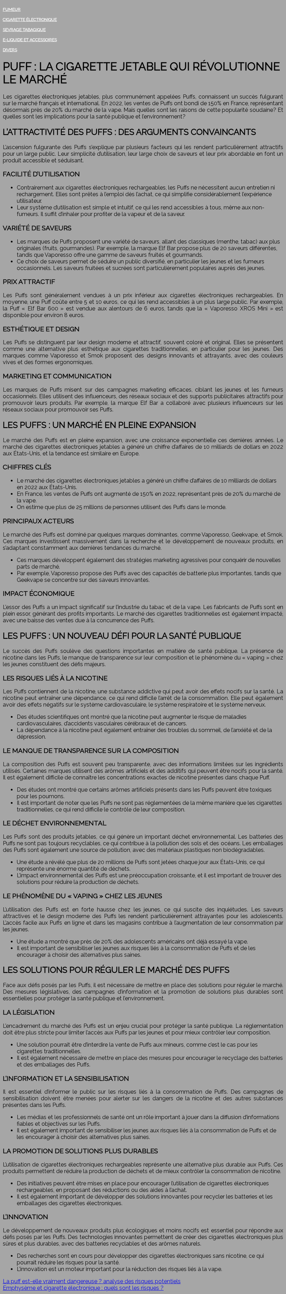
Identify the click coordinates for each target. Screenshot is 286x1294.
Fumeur (12, 9)
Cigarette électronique (30, 19)
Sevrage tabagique (24, 29)
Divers (10, 49)
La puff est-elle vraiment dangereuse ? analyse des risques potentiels (92, 1281)
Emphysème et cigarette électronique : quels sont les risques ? (83, 1288)
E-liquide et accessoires (30, 39)
